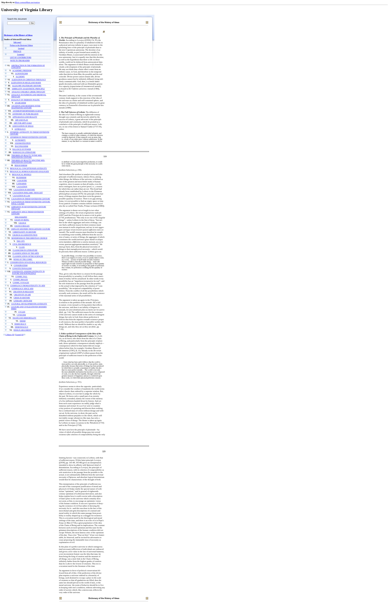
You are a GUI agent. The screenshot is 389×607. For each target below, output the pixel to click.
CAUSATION (22, 187)
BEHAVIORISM (21, 166)
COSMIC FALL (21, 277)
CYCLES (21, 312)
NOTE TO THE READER (20, 61)
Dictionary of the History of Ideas (18, 35)
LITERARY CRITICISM (23, 301)
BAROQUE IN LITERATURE (24, 152)
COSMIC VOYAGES (21, 283)
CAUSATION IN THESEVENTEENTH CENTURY (30, 199)
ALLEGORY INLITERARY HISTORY (26, 86)
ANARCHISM (20, 103)
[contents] (20, 55)
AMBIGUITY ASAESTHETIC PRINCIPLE (28, 89)
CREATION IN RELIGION (23, 292)
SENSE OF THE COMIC (22, 259)
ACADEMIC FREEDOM (21, 71)
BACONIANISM (21, 146)
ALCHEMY (20, 77)
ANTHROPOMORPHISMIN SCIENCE (28, 111)
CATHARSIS (21, 184)
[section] (21, 48)
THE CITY (21, 241)
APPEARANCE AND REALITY (24, 117)
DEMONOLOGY (21, 327)
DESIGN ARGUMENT (22, 330)
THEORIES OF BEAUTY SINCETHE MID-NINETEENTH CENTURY (28, 161)
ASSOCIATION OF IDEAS (22, 126)
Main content (20, 2)
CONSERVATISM (21, 266)
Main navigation (33, 2)
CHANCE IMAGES (21, 226)
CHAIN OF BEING (21, 220)
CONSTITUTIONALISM (22, 269)
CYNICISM (21, 315)
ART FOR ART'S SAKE (23, 123)
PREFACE (17, 52)
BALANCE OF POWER (21, 149)
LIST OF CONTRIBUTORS (20, 58)
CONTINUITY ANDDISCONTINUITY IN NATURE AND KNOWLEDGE (28, 273)
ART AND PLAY (21, 120)
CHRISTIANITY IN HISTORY (24, 232)
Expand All (19, 335)
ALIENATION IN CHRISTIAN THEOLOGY (29, 80)
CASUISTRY (22, 181)
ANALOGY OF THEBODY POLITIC (25, 100)
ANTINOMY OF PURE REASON (25, 114)
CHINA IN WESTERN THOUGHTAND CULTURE (30, 229)
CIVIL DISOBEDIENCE (21, 244)
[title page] (17, 42)
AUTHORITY (20, 140)
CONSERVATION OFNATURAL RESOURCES (28, 263)
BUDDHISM (21, 178)
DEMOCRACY (20, 324)
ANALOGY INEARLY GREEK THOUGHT (28, 92)
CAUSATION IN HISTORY (24, 190)
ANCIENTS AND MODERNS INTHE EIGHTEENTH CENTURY (25, 107)
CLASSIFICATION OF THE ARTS (25, 253)
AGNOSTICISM (21, 74)
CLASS (22, 247)
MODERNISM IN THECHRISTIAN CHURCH (29, 238)
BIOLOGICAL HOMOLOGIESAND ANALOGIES (29, 172)
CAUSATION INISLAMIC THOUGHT (28, 193)
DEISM (23, 321)
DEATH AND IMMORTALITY (24, 318)
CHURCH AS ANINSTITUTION (24, 235)
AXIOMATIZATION (23, 143)
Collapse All (9, 335)
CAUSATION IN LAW (21, 196)
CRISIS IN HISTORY (22, 298)
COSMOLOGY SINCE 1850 (22, 289)
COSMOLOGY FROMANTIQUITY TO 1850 (27, 286)
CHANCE (22, 223)
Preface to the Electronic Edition (21, 45)
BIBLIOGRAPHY (21, 217)
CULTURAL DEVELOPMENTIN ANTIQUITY (29, 304)
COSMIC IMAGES (20, 280)
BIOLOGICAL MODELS (21, 175)
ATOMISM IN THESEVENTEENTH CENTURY (28, 137)
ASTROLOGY (20, 129)
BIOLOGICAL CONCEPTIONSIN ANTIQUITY (28, 169)
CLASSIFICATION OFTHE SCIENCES (28, 256)
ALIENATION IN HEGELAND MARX (26, 83)
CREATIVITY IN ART (22, 295)
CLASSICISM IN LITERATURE (25, 250)
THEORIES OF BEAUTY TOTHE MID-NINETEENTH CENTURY (26, 156)
